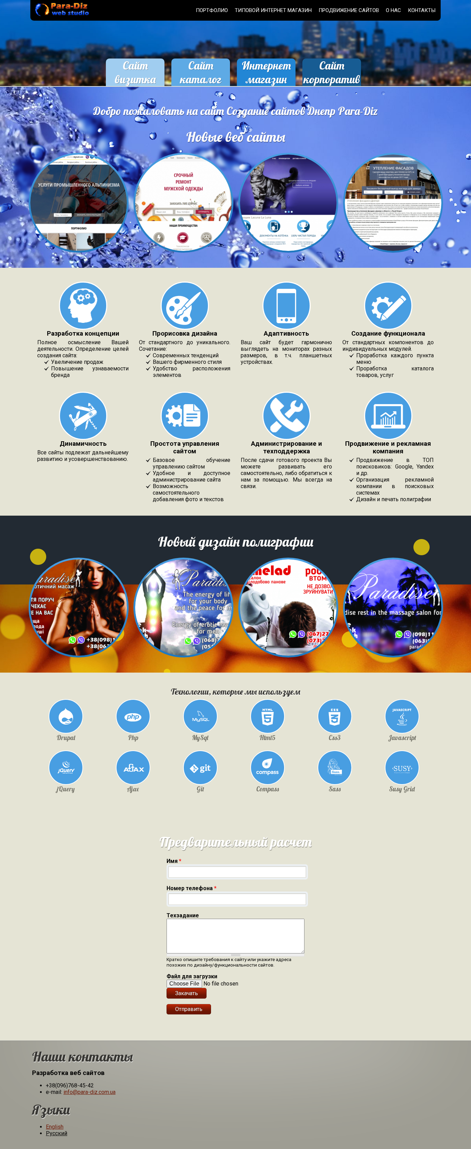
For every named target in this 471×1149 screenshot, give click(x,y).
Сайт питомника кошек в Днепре (288, 196)
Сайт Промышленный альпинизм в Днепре (78, 207)
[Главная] (60, 17)
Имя (174, 861)
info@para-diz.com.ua (89, 1092)
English (54, 1127)
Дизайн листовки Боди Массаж (393, 600)
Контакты (421, 10)
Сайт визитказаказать (135, 79)
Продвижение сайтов (349, 10)
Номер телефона (192, 888)
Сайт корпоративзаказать (331, 79)
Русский (56, 1133)
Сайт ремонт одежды (183, 196)
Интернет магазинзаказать (266, 79)
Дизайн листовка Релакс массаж (183, 600)
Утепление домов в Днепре (393, 196)
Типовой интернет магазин (273, 10)
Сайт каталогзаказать (200, 79)
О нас (393, 10)
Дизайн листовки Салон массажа (78, 600)
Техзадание (183, 915)
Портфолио (212, 10)
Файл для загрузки (192, 976)
